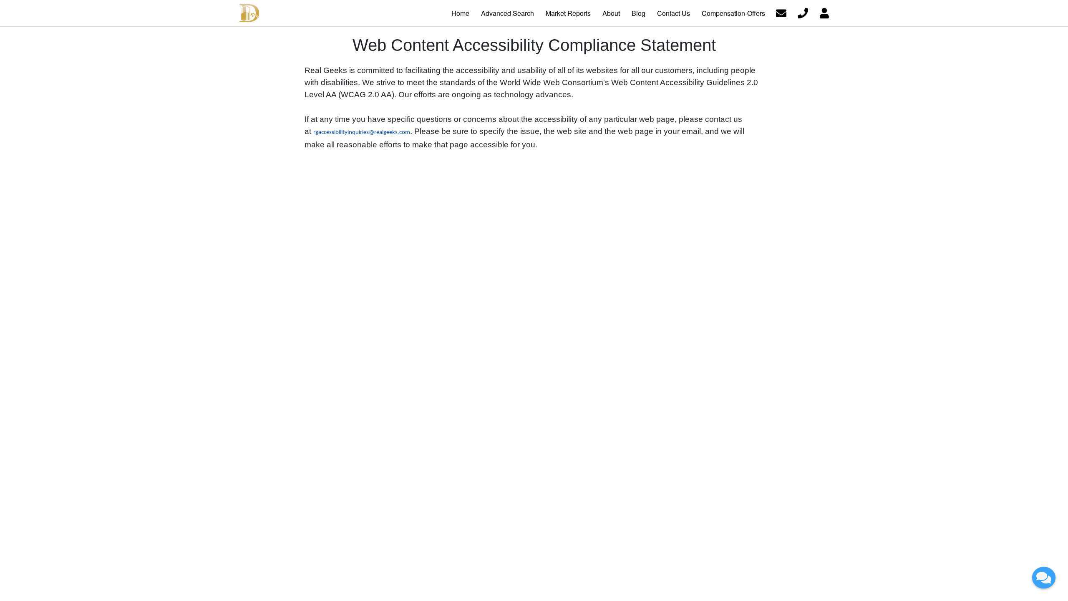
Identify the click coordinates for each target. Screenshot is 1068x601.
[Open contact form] (781, 12)
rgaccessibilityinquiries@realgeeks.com (361, 132)
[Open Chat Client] (1043, 577)
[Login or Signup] (824, 12)
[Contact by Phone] (803, 12)
